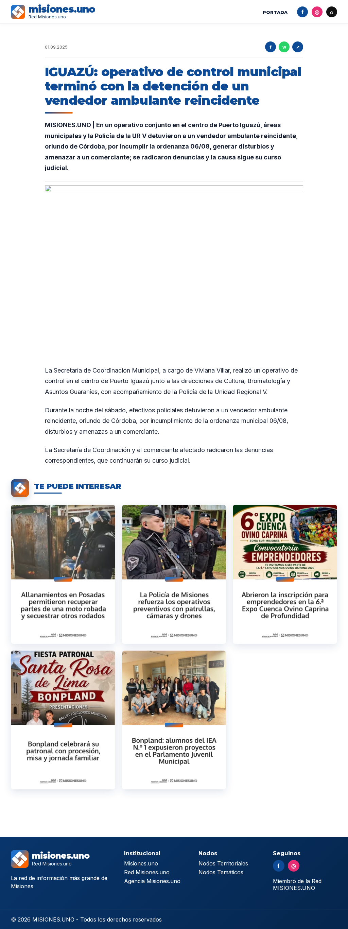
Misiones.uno (141, 863)
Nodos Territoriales (223, 863)
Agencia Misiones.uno (152, 881)
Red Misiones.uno (147, 872)
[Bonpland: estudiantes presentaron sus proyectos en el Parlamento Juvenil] (174, 720)
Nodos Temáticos (220, 872)
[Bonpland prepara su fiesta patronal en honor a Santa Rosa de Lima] (63, 720)
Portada (275, 12)
